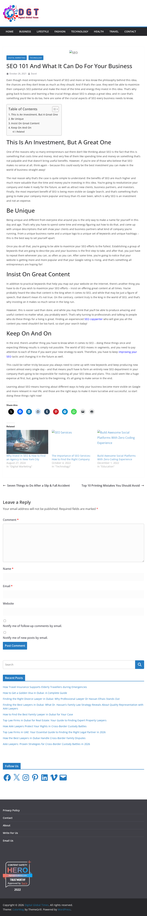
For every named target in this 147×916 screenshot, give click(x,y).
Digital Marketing (16, 57)
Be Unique (17, 118)
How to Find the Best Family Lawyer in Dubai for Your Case (38, 714)
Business (25, 31)
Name (8, 569)
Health (99, 31)
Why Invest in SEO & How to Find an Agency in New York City (26, 457)
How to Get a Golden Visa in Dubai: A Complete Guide (35, 693)
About (6, 825)
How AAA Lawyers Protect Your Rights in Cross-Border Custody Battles (45, 726)
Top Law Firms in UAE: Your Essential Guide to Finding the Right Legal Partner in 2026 (54, 732)
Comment (11, 520)
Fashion (59, 31)
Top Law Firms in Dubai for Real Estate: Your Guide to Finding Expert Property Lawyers (54, 720)
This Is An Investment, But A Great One (34, 114)
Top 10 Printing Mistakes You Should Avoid (111, 485)
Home (9, 31)
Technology (79, 31)
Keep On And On (21, 127)
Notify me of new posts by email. (25, 638)
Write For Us (10, 833)
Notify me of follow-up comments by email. (32, 626)
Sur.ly (24, 883)
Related (20, 131)
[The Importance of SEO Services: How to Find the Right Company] (73, 442)
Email (8, 586)
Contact (130, 31)
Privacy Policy (11, 810)
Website (8, 603)
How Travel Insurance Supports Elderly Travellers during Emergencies (45, 687)
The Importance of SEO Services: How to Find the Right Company (71, 457)
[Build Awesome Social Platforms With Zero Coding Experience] (118, 442)
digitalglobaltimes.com (18, 875)
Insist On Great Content (25, 123)
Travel (114, 31)
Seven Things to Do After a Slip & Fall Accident (38, 485)
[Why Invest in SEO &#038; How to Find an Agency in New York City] (27, 442)
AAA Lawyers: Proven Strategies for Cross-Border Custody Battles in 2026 (46, 744)
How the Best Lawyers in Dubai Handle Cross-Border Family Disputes (44, 738)
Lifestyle (43, 31)
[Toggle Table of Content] (53, 109)
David (34, 73)
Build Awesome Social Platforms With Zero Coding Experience (116, 457)
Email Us (8, 840)
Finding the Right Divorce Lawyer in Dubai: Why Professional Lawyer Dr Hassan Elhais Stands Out (61, 698)
